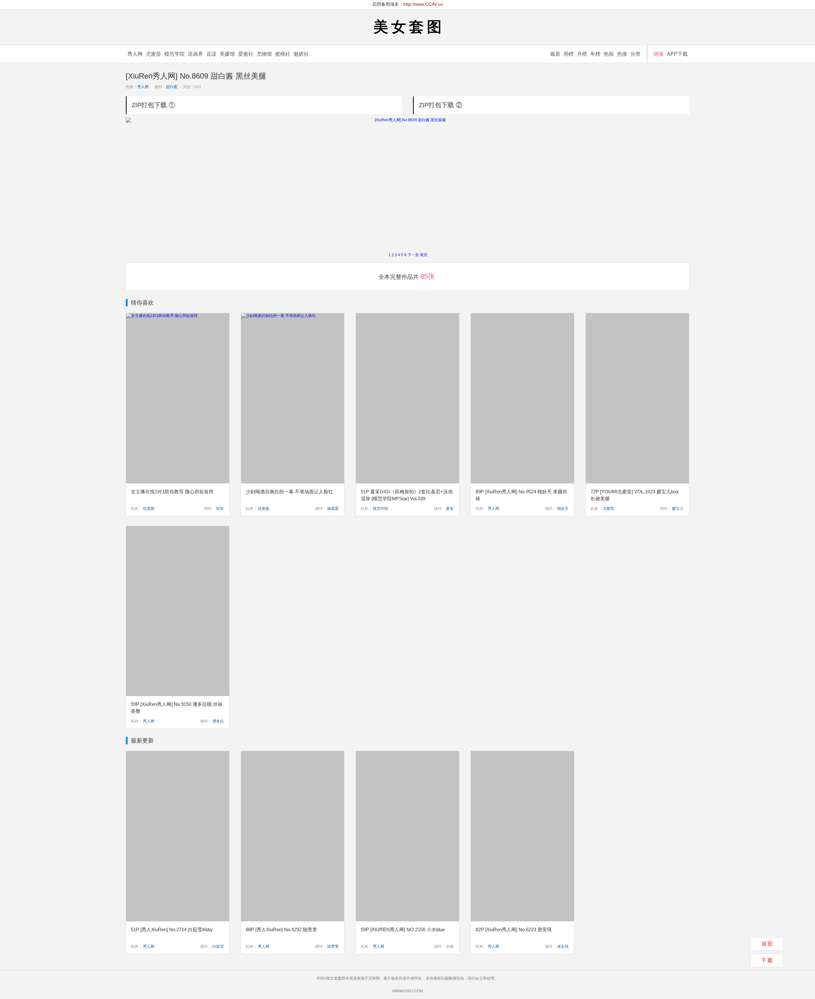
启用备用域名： (407, 4)
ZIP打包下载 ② (440, 105)
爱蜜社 (245, 54)
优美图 (148, 508)
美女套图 (409, 26)
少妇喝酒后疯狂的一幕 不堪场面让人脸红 (289, 491)
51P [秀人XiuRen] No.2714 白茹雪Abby (172, 929)
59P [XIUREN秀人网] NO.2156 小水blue (403, 929)
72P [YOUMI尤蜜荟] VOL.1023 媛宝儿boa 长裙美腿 (634, 495)
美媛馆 (227, 54)
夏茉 (450, 508)
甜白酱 (171, 87)
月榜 (582, 54)
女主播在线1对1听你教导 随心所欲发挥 (172, 491)
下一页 (413, 255)
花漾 (211, 54)
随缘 (659, 54)
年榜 (595, 54)
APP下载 (677, 54)
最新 (555, 54)
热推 (622, 54)
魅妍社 (301, 54)
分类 (635, 54)
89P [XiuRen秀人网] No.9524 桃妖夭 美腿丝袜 (521, 495)
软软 (220, 508)
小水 (450, 946)
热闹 (609, 54)
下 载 (767, 960)
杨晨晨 (333, 508)
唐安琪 (563, 946)
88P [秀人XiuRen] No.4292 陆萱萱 (281, 929)
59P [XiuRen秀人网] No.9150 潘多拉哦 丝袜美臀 (177, 707)
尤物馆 (264, 54)
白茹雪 (218, 946)
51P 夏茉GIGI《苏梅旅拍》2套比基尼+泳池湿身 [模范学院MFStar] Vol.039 (407, 495)
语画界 (195, 54)
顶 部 (767, 943)
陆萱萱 (333, 946)
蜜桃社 (282, 54)
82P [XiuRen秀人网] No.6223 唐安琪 (514, 929)
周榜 (568, 54)
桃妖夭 (563, 508)
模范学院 (174, 54)
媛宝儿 (678, 508)
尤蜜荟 (153, 54)
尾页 (424, 255)
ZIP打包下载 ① (153, 105)
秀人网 (135, 54)
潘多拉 (218, 721)
